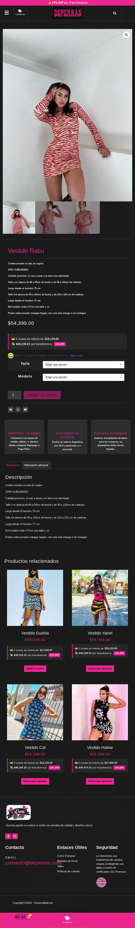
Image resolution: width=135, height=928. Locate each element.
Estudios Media (69, 903)
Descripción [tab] (13, 465)
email (11, 857)
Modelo (25, 376)
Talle (25, 363)
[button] (115, 13)
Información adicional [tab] (36, 465)
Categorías (20, 14)
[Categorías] (20, 11)
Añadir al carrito (42, 395)
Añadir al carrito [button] (35, 668)
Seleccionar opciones (100, 668)
